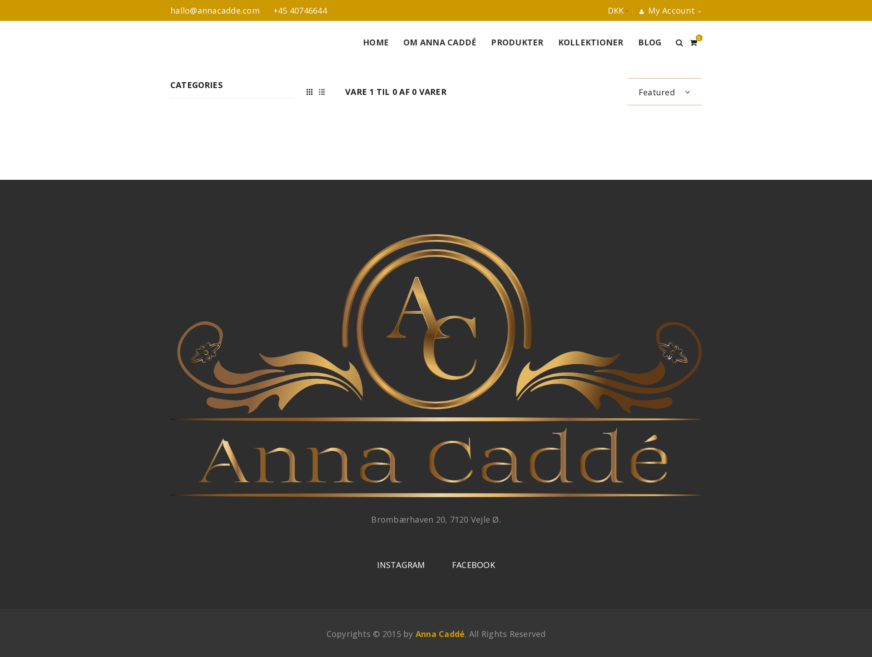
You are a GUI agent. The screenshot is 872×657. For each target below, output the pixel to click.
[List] (322, 92)
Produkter (517, 42)
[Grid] (309, 92)
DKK (607, 10)
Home (376, 42)
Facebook (473, 564)
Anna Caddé (440, 633)
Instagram (401, 564)
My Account (670, 10)
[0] (693, 41)
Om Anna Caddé (439, 42)
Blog (650, 42)
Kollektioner (591, 42)
